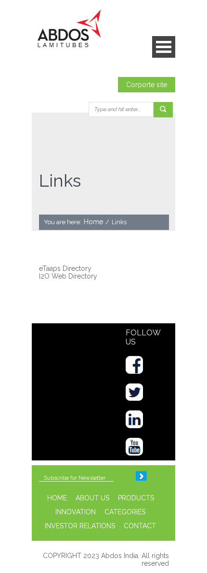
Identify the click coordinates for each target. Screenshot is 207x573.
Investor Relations (80, 526)
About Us (92, 498)
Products (136, 498)
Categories (124, 512)
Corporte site (146, 85)
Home (93, 222)
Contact (140, 526)
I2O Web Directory (68, 276)
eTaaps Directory (65, 268)
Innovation (75, 512)
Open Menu (163, 47)
